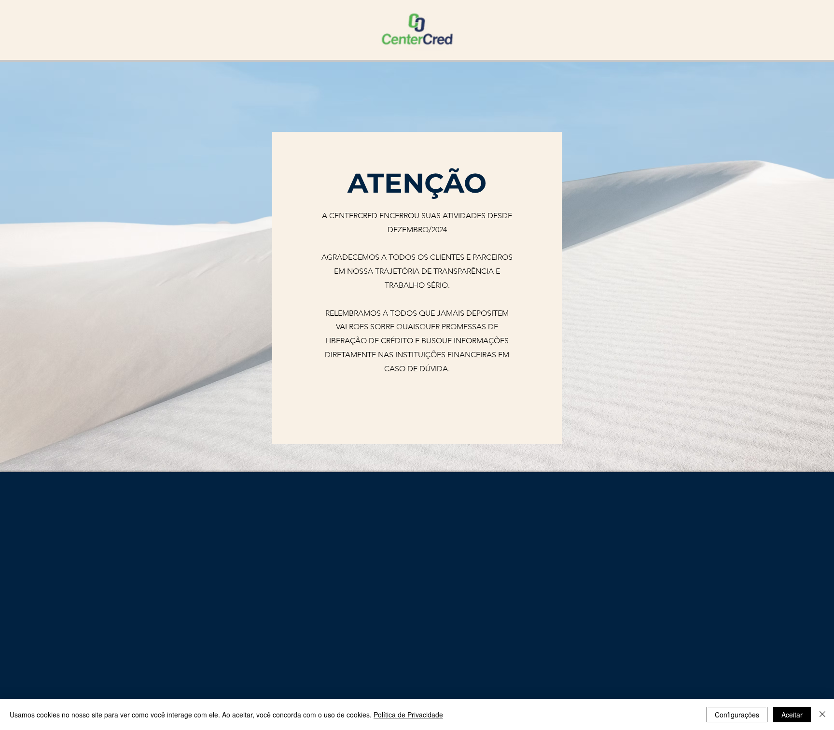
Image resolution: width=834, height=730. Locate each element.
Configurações (737, 714)
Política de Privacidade (408, 714)
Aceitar (792, 714)
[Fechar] (822, 714)
